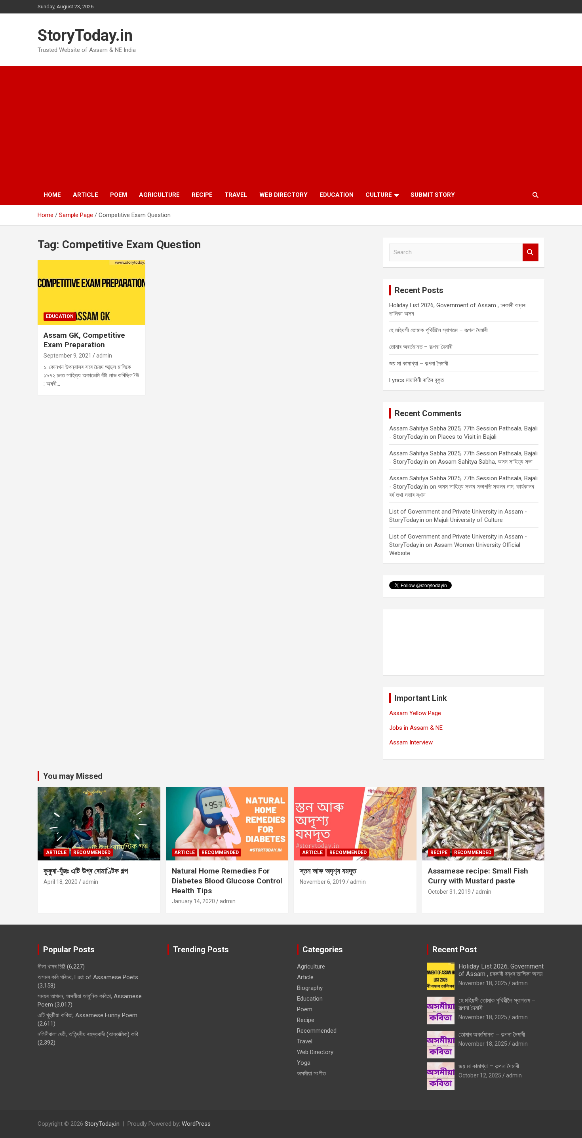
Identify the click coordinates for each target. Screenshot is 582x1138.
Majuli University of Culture (468, 519)
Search (530, 252)
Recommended (91, 852)
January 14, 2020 (193, 901)
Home (52, 194)
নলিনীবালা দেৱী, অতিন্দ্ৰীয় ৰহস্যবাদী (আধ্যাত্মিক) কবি (88, 1034)
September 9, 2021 (67, 355)
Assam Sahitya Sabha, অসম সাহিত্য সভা (485, 461)
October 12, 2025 (479, 1075)
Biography (310, 987)
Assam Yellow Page (415, 713)
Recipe (202, 194)
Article (85, 194)
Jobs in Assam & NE (416, 727)
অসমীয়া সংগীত (311, 1073)
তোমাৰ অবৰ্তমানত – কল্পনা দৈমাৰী (421, 346)
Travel (235, 194)
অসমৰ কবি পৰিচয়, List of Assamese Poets (88, 977)
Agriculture (159, 194)
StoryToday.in (85, 35)
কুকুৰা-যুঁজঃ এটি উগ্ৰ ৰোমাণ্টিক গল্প (86, 870)
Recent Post (454, 949)
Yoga (303, 1062)
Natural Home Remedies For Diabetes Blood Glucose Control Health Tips (227, 880)
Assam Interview (411, 742)
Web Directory (283, 194)
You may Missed (73, 776)
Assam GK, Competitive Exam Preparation (84, 340)
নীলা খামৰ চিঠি (51, 966)
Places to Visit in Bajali (467, 436)
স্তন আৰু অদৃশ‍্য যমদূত (328, 870)
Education (337, 194)
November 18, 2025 (482, 983)
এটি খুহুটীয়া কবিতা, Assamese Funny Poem (87, 1015)
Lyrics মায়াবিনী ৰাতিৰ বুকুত (416, 380)
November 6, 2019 (322, 882)
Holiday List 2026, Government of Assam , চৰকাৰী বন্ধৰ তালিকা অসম (501, 970)
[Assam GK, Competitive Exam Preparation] (91, 292)
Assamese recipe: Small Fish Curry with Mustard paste (478, 875)
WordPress (196, 1123)
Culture (378, 194)
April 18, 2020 (61, 882)
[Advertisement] (291, 125)
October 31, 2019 (449, 892)
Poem (118, 194)
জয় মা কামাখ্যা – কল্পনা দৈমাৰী (418, 363)
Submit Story (433, 194)
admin (104, 355)
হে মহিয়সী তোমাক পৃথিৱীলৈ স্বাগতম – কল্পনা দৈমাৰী (438, 330)
